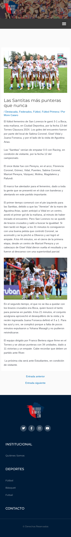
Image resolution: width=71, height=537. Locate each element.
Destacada (11, 111)
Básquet (10, 487)
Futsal (9, 494)
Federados (25, 111)
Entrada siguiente (35, 383)
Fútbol (36, 111)
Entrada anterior (35, 376)
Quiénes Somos (15, 455)
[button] (64, 23)
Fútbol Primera (50, 111)
